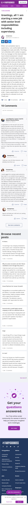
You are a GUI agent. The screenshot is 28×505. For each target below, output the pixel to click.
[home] (8, 3)
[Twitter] (10, 446)
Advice (18, 6)
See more (23, 378)
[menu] (2, 1)
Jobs (12, 6)
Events (25, 6)
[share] (20, 99)
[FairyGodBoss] (10, 443)
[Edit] (27, 11)
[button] (26, 11)
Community (4, 6)
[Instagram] (6, 446)
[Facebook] (3, 446)
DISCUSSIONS (6, 10)
